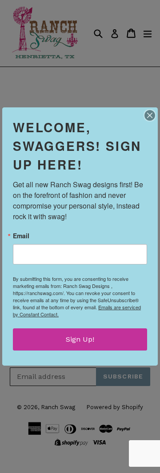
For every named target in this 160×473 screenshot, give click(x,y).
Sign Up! (80, 339)
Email (21, 236)
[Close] (149, 115)
